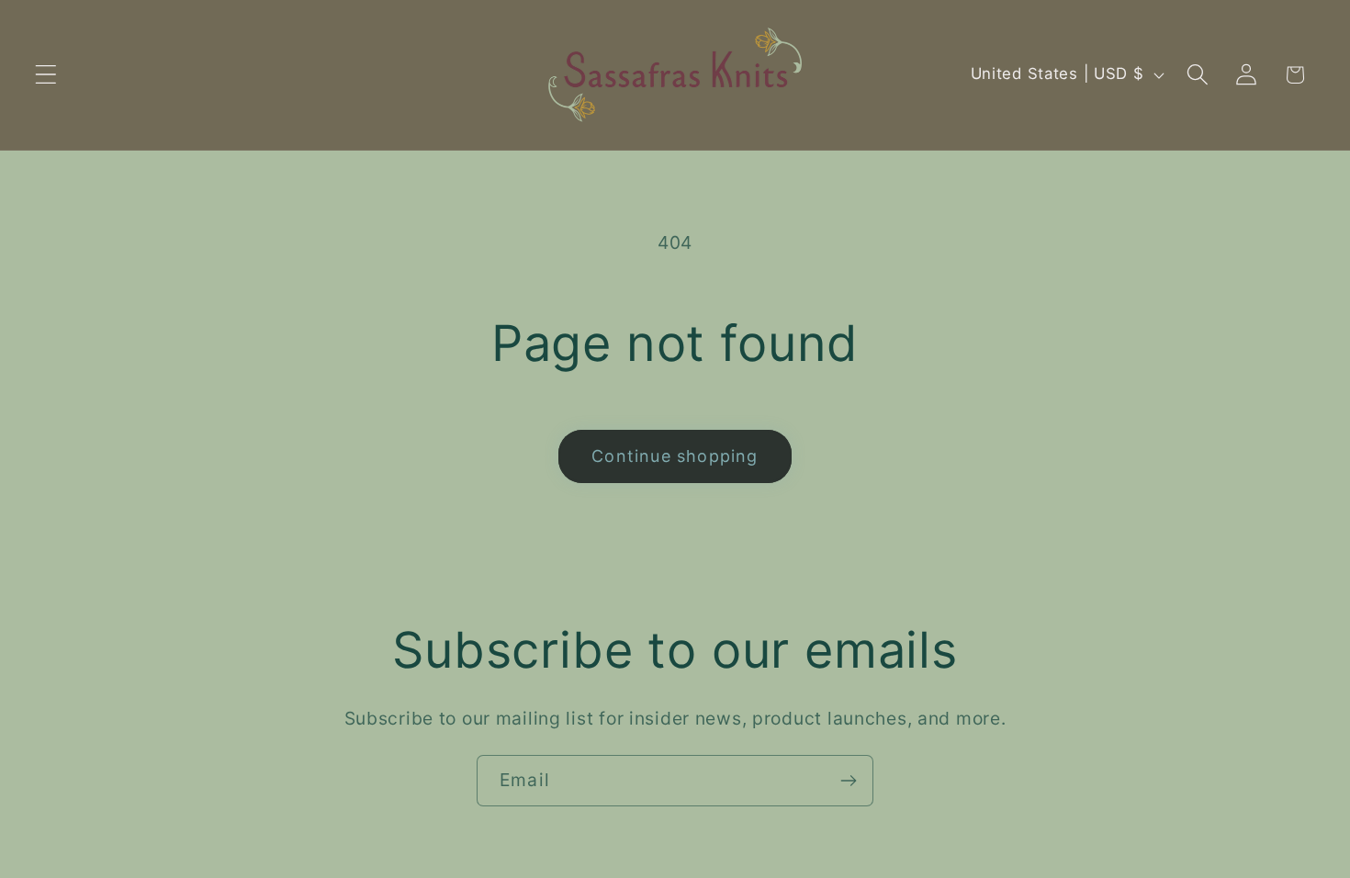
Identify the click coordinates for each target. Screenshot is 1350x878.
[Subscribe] (848, 780)
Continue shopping (674, 456)
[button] (46, 75)
